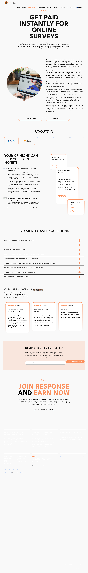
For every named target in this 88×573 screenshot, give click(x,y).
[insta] (21, 472)
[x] (10, 469)
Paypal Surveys (21, 456)
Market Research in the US (42, 458)
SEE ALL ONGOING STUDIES (44, 409)
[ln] (14, 469)
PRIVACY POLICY (79, 562)
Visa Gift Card (21, 461)
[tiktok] (7, 472)
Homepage (7, 458)
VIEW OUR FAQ (57, 118)
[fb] (6, 469)
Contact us (7, 465)
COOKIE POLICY (68, 562)
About (6, 460)
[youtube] (19, 469)
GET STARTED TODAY (31, 118)
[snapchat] (15, 472)
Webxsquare (81, 568)
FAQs (5, 461)
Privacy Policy (8, 463)
